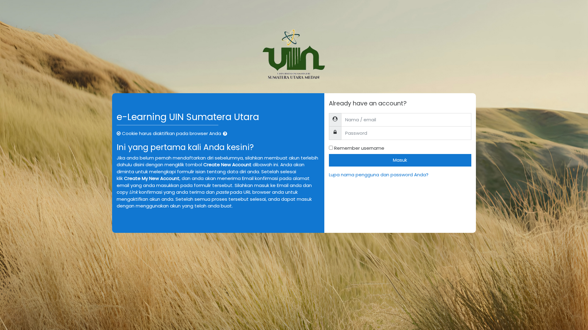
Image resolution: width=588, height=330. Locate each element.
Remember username (359, 148)
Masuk (400, 160)
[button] (226, 134)
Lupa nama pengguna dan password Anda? (378, 174)
